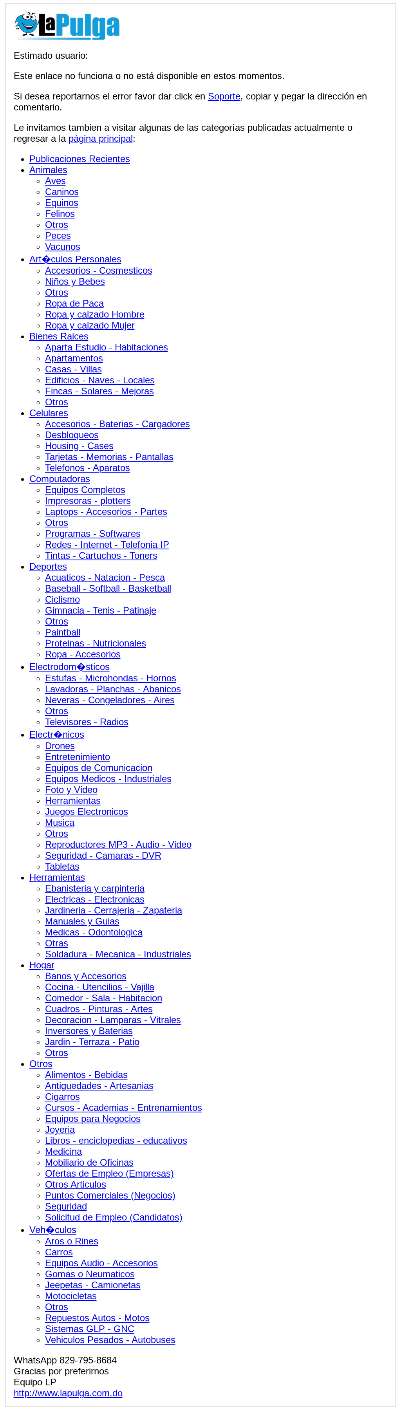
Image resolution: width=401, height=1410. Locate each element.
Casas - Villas (73, 369)
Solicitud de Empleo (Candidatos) (113, 1217)
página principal (101, 138)
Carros (59, 1252)
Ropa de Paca (74, 303)
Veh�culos (52, 1229)
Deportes (48, 566)
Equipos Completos (85, 489)
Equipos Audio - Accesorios (101, 1263)
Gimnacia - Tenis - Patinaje (100, 610)
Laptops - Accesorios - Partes (106, 511)
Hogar (41, 965)
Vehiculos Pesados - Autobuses (110, 1339)
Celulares (48, 413)
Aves (55, 180)
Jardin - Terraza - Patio (92, 1041)
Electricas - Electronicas (95, 899)
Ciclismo (62, 599)
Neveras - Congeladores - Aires (110, 700)
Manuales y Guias (82, 921)
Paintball (62, 632)
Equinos (61, 202)
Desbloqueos (72, 435)
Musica (59, 822)
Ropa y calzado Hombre (95, 314)
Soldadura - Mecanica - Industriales (118, 954)
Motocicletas (71, 1296)
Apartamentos (74, 358)
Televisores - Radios (86, 722)
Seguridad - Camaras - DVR (103, 855)
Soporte (224, 96)
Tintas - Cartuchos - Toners (101, 555)
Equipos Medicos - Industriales (108, 778)
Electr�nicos (56, 734)
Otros (56, 224)
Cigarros (62, 1096)
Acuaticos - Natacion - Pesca (105, 577)
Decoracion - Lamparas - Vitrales (113, 1020)
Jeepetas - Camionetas (93, 1285)
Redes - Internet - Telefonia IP (107, 544)
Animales (48, 169)
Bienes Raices (59, 336)
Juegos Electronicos (86, 811)
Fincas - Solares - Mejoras (99, 391)
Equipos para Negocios (93, 1118)
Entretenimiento (77, 756)
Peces (58, 235)
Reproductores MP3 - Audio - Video (118, 844)
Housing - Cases (79, 446)
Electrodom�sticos (69, 666)
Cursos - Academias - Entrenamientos (123, 1107)
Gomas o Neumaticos (90, 1274)
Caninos (62, 191)
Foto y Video (71, 789)
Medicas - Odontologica (94, 932)
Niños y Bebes (75, 281)
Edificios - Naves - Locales (100, 380)
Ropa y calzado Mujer (90, 325)
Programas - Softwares (93, 533)
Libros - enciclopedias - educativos (116, 1140)
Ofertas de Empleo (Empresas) (109, 1173)
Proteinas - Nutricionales (95, 643)
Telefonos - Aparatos (87, 467)
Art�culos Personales (75, 259)
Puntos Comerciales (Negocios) (110, 1195)
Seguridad (66, 1206)
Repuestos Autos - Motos (97, 1318)
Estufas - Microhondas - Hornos (110, 678)
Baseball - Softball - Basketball (108, 588)
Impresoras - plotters (88, 500)
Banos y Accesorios (85, 976)
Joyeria (60, 1129)
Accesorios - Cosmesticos (98, 270)
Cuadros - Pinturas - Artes (99, 1009)
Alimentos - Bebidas (86, 1074)
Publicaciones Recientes (79, 158)
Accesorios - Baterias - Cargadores (117, 424)
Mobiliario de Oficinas (89, 1162)
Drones (60, 745)
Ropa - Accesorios (83, 654)
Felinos (60, 213)
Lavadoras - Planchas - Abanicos (113, 689)
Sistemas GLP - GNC (89, 1328)
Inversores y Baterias (89, 1030)
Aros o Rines (71, 1241)
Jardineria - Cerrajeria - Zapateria (113, 910)
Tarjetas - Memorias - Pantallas (109, 456)
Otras (56, 943)
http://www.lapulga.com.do (68, 1393)
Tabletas (62, 866)
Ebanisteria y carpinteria (95, 888)
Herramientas (73, 800)
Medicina (63, 1151)
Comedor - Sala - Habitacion (103, 998)
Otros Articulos (75, 1184)
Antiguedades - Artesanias (99, 1085)
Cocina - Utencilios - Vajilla (99, 987)
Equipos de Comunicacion (98, 767)
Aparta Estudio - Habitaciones (106, 347)
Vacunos (62, 246)
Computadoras (59, 478)
